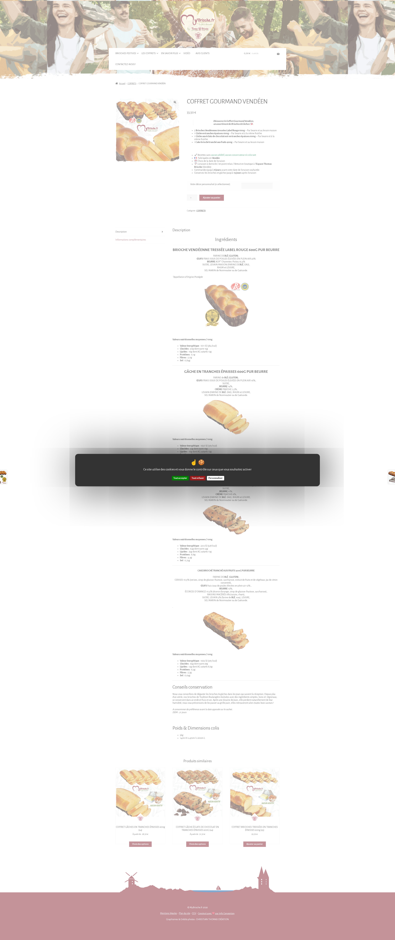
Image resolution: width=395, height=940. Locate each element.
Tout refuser (198, 478)
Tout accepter (180, 478)
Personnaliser (215, 478)
